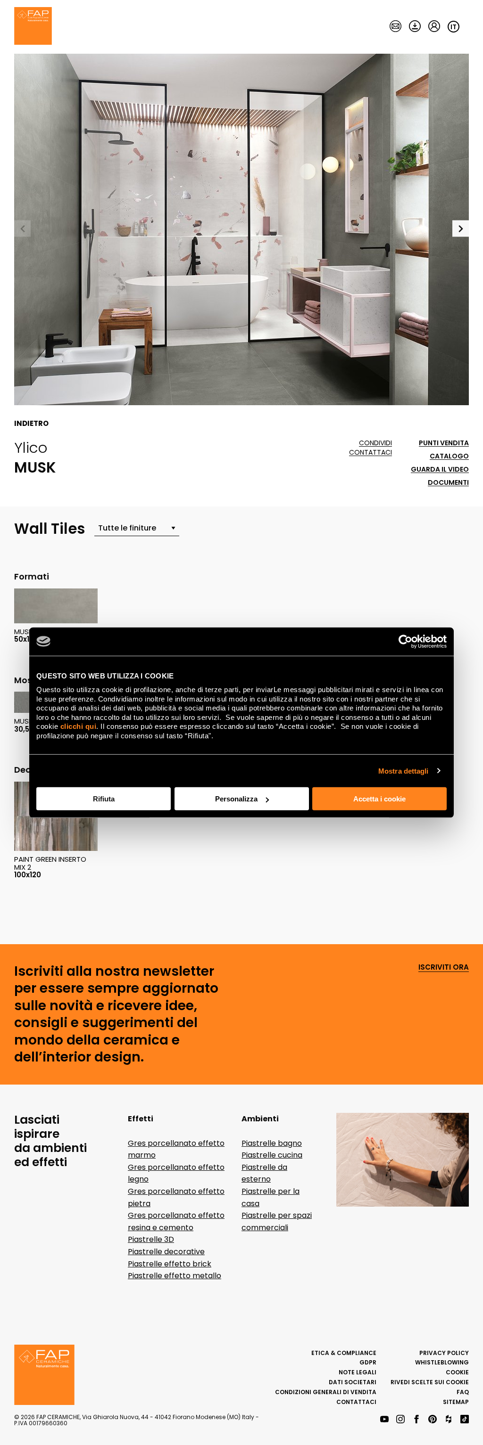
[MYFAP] (434, 26)
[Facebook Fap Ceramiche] (416, 1419)
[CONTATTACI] (395, 26)
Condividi (375, 443)
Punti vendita (444, 443)
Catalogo (449, 456)
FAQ (463, 1392)
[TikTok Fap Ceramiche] (464, 1419)
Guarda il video (440, 469)
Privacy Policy (444, 1353)
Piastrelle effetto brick (169, 1263)
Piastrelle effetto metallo (174, 1275)
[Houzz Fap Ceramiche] (448, 1419)
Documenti (448, 482)
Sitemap (456, 1402)
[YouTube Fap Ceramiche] (384, 1419)
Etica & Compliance (343, 1353)
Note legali (357, 1372)
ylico (31, 447)
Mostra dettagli (403, 771)
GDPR (367, 1362)
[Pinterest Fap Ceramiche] (432, 1419)
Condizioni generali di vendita (325, 1392)
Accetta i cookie (379, 799)
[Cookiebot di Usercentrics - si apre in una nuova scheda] (405, 641)
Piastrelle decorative (166, 1251)
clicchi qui (78, 726)
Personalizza (236, 799)
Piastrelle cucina (272, 1155)
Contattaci (370, 452)
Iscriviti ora (443, 967)
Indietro (31, 423)
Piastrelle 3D (151, 1239)
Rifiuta (104, 799)
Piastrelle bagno (272, 1143)
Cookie (457, 1372)
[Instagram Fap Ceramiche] (400, 1419)
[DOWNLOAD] (415, 26)
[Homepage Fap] (33, 27)
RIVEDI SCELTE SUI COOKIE (430, 1382)
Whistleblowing (442, 1362)
